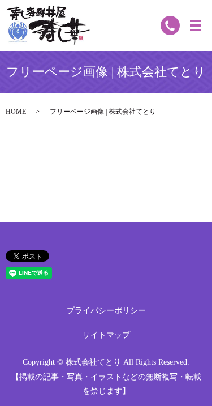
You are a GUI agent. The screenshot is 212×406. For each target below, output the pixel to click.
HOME (16, 112)
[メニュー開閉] (195, 25)
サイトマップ (106, 335)
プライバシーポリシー (106, 310)
